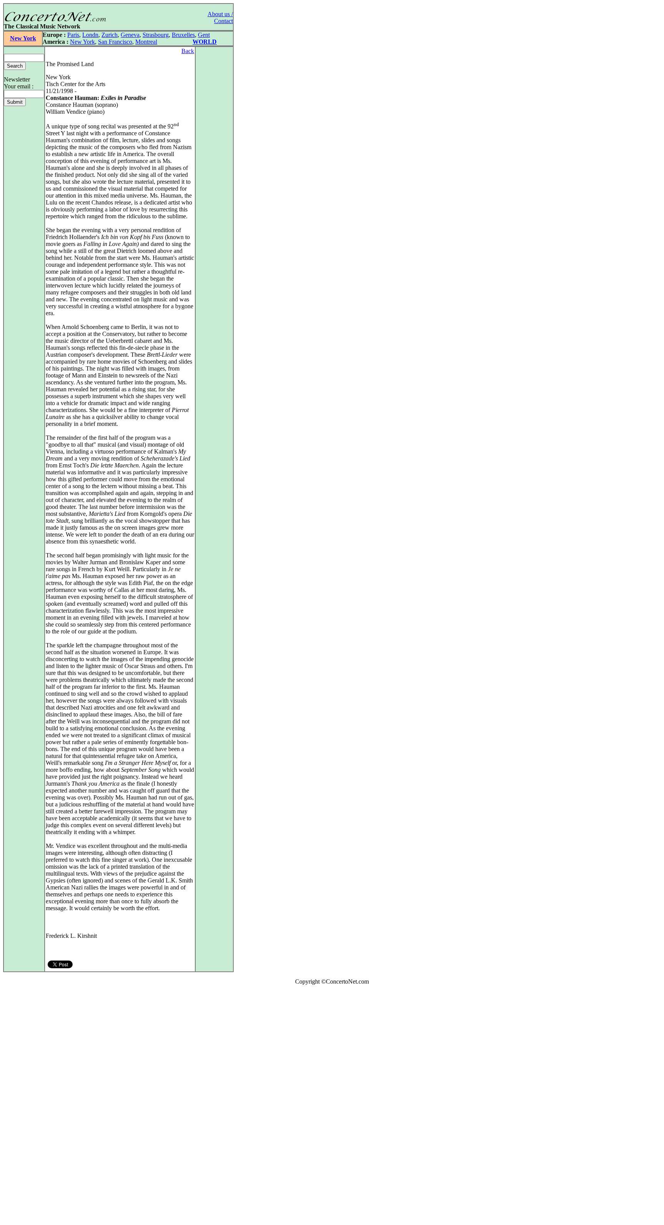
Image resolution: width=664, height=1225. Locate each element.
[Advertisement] (26, 1106)
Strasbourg (156, 35)
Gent (204, 35)
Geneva (130, 35)
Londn (90, 35)
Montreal (146, 41)
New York (23, 38)
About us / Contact (220, 17)
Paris (73, 35)
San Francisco (115, 41)
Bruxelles (183, 35)
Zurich (109, 35)
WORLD (205, 41)
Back (187, 51)
